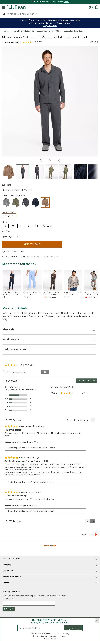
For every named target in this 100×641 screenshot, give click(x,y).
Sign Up (73, 628)
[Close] (97, 620)
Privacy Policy (50, 638)
